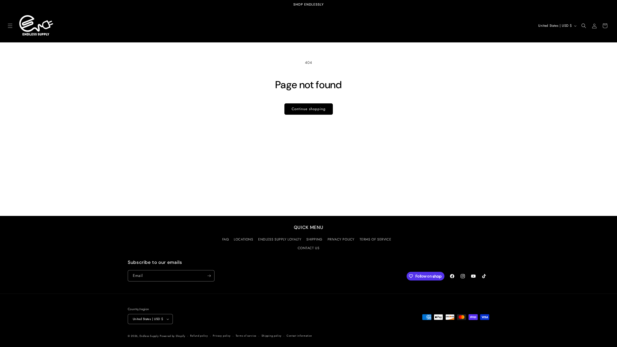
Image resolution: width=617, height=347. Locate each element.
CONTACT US (309, 248)
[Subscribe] (209, 275)
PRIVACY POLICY (341, 239)
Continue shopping (309, 109)
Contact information (299, 336)
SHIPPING (314, 239)
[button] (10, 25)
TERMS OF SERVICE (375, 239)
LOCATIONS (243, 239)
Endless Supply (149, 336)
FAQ (225, 239)
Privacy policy (222, 336)
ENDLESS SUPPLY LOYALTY (279, 239)
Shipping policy (272, 336)
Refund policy (199, 336)
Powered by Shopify (172, 336)
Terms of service (246, 336)
